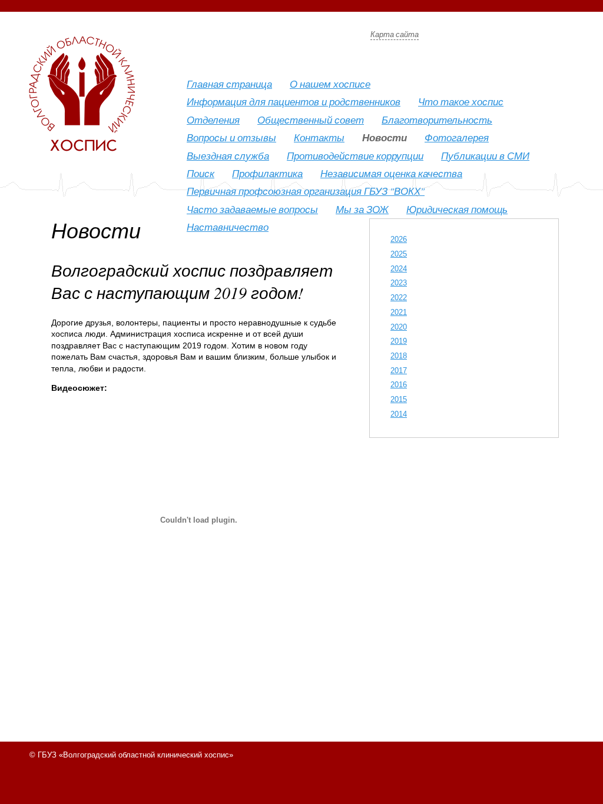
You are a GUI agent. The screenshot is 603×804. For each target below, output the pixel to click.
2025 (398, 254)
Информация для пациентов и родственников (293, 101)
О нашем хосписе (330, 84)
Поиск (200, 173)
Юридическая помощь (457, 209)
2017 (398, 370)
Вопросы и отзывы (231, 137)
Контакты (319, 137)
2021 (398, 312)
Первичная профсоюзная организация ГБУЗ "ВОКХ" (306, 191)
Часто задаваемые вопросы (252, 209)
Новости (384, 137)
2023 (398, 282)
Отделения (213, 120)
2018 (398, 355)
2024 (398, 268)
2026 (398, 239)
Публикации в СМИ (485, 155)
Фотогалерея (457, 137)
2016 (398, 384)
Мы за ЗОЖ (362, 209)
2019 (398, 341)
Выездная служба (228, 155)
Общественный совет (310, 120)
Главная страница (229, 84)
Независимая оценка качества (391, 173)
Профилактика (267, 173)
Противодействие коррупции (355, 155)
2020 (398, 327)
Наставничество (228, 227)
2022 (398, 297)
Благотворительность (437, 120)
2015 (398, 399)
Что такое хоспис (460, 101)
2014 (398, 414)
